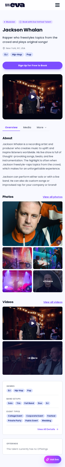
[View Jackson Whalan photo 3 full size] (17, 281)
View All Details (46, 429)
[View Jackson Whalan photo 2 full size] (47, 258)
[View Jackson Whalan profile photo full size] (32, 223)
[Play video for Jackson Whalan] (32, 96)
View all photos (52, 197)
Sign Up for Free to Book (32, 65)
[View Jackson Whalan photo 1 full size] (17, 258)
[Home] (15, 5)
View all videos (52, 302)
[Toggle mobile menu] (57, 5)
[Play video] (32, 323)
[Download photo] (58, 242)
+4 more (32, 358)
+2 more (48, 281)
